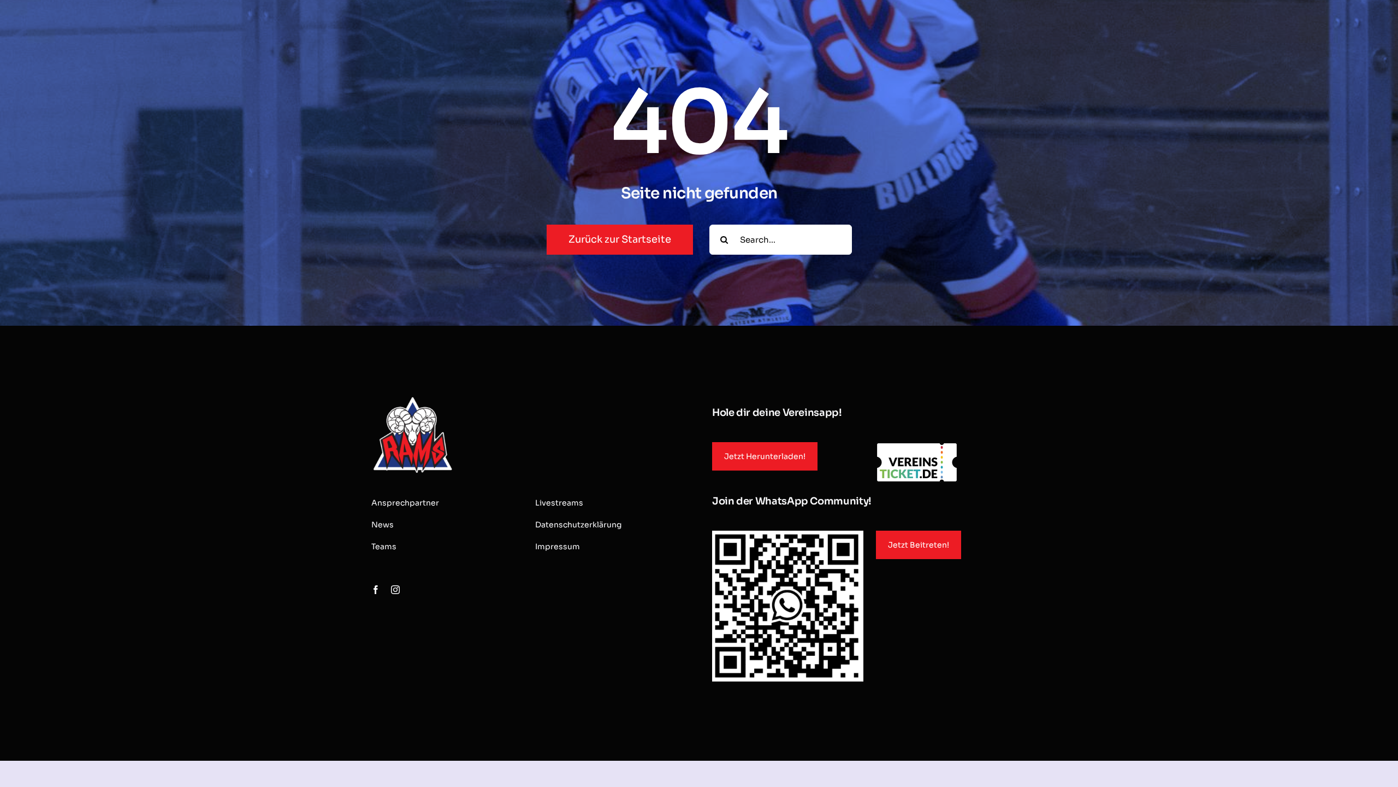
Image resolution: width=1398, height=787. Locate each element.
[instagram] (395, 589)
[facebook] (375, 589)
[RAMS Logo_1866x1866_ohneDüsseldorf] (412, 398)
